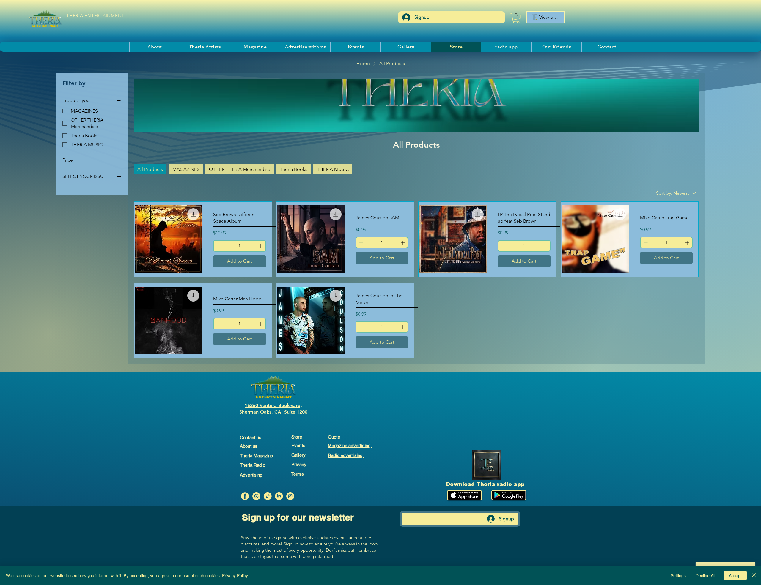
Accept (735, 575)
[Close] (753, 575)
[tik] (267, 496)
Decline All (705, 575)
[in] (279, 496)
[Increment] (261, 246)
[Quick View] (168, 239)
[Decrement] (218, 246)
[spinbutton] (239, 246)
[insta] (290, 496)
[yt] (256, 496)
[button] (516, 18)
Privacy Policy (235, 575)
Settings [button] (678, 575)
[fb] (245, 496)
